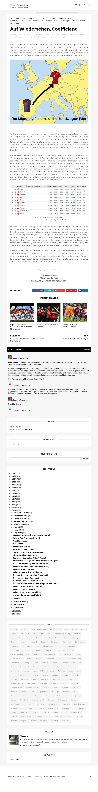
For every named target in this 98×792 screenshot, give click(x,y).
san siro (66, 704)
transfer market (27, 716)
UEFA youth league (36, 634)
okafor (65, 688)
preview (38, 696)
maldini (65, 675)
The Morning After (21, 541)
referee (51, 700)
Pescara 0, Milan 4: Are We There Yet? (30, 575)
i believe (28, 21)
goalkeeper (76, 663)
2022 (14, 485)
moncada (64, 683)
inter (34, 671)
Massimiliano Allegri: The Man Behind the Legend (35, 561)
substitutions (53, 708)
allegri (29, 638)
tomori (55, 712)
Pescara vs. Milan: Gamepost (26, 578)
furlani (35, 663)
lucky (45, 675)
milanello (43, 683)
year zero (65, 721)
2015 (14, 505)
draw (78, 654)
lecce (13, 675)
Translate (28, 429)
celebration (79, 642)
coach (59, 646)
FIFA (52, 629)
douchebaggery (66, 654)
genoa (54, 663)
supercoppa (66, 708)
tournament (75, 712)
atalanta (47, 638)
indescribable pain (40, 21)
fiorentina (50, 659)
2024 (14, 479)
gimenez (64, 663)
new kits (45, 688)
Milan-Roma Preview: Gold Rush (27, 572)
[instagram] (79, 5)
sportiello (40, 708)
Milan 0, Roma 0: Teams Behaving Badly (31, 566)
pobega (55, 692)
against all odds (17, 638)
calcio (22, 642)
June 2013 (18, 530)
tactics (13, 712)
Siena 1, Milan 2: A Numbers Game (28, 552)
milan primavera (17, 683)
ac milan (77, 634)
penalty (24, 692)
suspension (79, 708)
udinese (40, 716)
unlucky (79, 716)
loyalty (36, 675)
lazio (71, 671)
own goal (75, 688)
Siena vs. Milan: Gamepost (25, 555)
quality (77, 696)
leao (79, 671)
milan (34, 679)
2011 (14, 614)
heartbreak (57, 667)
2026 (14, 473)
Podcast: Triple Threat (23, 549)
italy (42, 671)
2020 (14, 490)
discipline (37, 654)
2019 (14, 493)
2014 (14, 507)
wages (23, 721)
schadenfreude (80, 704)
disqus (87, 349)
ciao (37, 646)
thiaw (35, 712)
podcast (66, 692)
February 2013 (20, 604)
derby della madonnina (20, 654)
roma (31, 704)
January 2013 (20, 607)
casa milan (67, 642)
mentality (75, 675)
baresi (66, 638)
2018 (14, 496)
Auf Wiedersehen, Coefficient (27, 595)
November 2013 (21, 516)
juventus (61, 671)
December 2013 (21, 513)
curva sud (50, 650)
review (73, 700)
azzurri (57, 638)
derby (71, 650)
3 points (24, 629)
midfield (24, 679)
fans (29, 659)
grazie (13, 667)
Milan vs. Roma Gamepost (24, 569)
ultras (49, 716)
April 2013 (18, 599)
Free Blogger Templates (34, 776)
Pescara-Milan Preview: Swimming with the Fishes (36, 584)
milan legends (70, 679)
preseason (27, 696)
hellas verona (71, 667)
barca (18, 18)
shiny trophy (65, 21)
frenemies (15, 663)
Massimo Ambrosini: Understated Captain (32, 535)
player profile (43, 692)
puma (68, 696)
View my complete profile (30, 745)
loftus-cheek (24, 675)
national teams (16, 688)
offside (55, 688)
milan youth (31, 683)
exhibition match (17, 659)
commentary (71, 646)
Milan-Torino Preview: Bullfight (27, 592)
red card (24, 700)
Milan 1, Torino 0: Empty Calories (27, 586)
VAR (49, 634)
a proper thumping (62, 634)
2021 (14, 487)
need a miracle (54, 21)
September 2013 (21, 521)
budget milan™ (41, 18)
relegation (62, 700)
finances (38, 659)
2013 (14, 510)
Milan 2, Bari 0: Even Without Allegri (71, 326)
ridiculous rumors (18, 704)
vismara (14, 721)
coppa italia (15, 650)
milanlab (54, 683)
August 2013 (19, 524)
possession (15, 696)
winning (54, 721)
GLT (66, 629)
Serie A (13, 634)
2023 (14, 482)
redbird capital (38, 700)
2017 (14, 499)
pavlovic (14, 692)
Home (12, 18)
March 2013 (19, 601)
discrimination (50, 654)
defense (61, 650)
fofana (60, 659)
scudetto (14, 708)
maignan (55, 675)
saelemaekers (53, 704)
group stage (33, 667)
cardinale (55, 642)
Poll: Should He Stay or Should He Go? (30, 564)
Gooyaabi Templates (60, 776)
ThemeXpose (19, 776)
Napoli (74, 629)
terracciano (24, 712)
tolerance (45, 712)
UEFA (22, 634)
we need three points (38, 721)
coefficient (77, 18)
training (14, 716)
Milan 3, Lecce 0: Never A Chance (47, 326)
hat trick (45, 667)
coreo (26, 650)
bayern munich (28, 18)
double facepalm (17, 21)
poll (74, 692)
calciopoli (51, 18)
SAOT (83, 629)
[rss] (73, 5)
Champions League (64, 18)
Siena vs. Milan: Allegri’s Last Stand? (29, 558)
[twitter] (76, 5)
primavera (49, 696)
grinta (21, 667)
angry (38, 638)
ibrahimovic (15, 671)
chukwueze (27, 646)
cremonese (37, 650)
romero (40, 704)
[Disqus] (49, 384)
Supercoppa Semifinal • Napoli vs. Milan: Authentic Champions (21, 327)
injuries (26, 671)
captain (44, 642)
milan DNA (44, 679)
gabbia (45, 663)
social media (27, 708)
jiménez (50, 671)
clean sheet (48, 646)
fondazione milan (74, 659)
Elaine (25, 736)
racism (13, 700)
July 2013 (18, 527)
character (14, 646)
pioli (32, 692)
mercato (14, 679)
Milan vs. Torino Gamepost (25, 589)
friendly (26, 663)
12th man (14, 629)
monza (75, 683)
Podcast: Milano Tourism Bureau (28, 581)
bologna (76, 638)
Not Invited (18, 544)
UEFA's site (63, 220)
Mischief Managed (21, 546)
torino (64, 712)
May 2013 (18, 533)
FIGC (59, 629)
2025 (14, 476)
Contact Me (14, 759)
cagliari (13, 642)
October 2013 (20, 518)
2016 (14, 502)
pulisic (59, 696)
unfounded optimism (63, 716)
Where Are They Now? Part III (26, 538)
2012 (14, 611)
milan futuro (56, 679)
